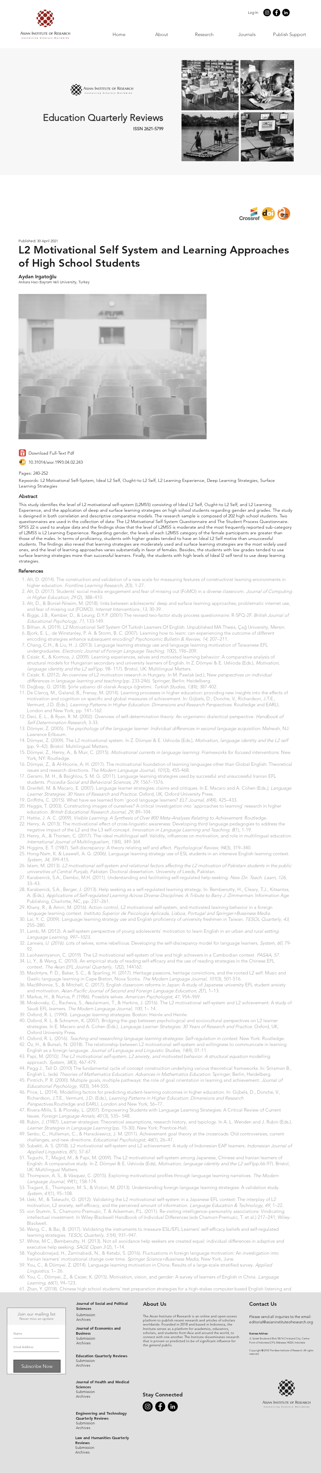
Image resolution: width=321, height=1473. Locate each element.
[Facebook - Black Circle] (276, 12)
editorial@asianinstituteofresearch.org (281, 1322)
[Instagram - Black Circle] (267, 12)
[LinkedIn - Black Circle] (286, 12)
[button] (246, 34)
